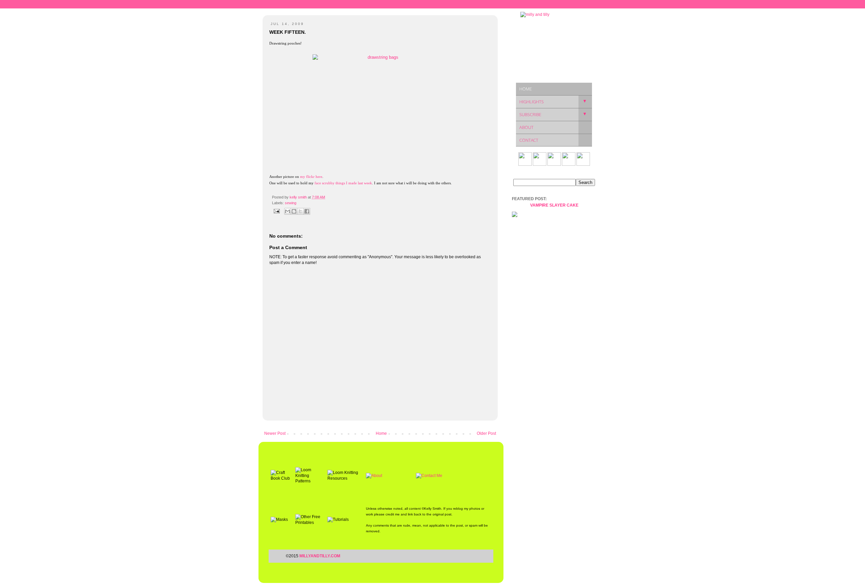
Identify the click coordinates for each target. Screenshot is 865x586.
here (319, 177)
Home (381, 433)
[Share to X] (300, 211)
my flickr (307, 177)
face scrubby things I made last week (343, 183)
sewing (290, 203)
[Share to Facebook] (306, 211)
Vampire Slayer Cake (554, 205)
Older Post (486, 433)
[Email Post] (276, 211)
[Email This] (287, 211)
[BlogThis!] (294, 211)
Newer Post (275, 433)
